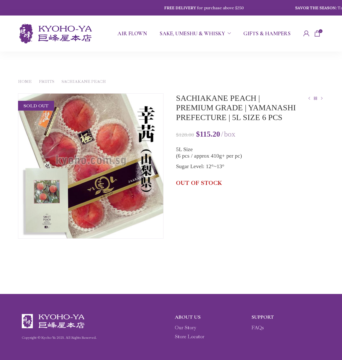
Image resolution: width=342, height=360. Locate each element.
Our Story (185, 327)
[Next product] (321, 98)
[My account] (306, 34)
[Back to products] (315, 98)
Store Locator (189, 336)
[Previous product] (309, 98)
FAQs (257, 327)
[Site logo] (55, 34)
